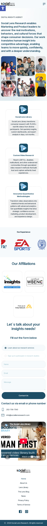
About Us (23, 483)
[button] (3, 8)
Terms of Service (23, 505)
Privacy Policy (23, 500)
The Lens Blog (23, 492)
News (23, 496)
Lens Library (23, 487)
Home (23, 479)
